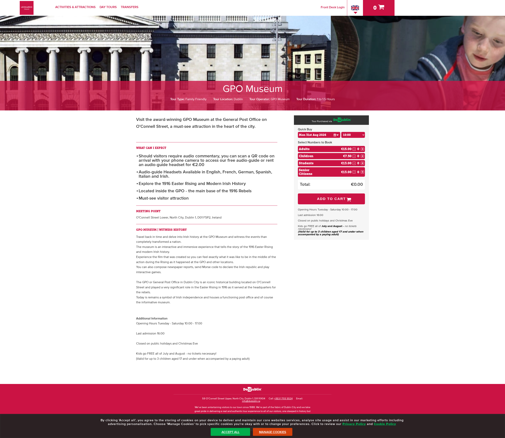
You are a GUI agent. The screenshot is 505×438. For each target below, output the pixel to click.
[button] (336, 134)
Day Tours (108, 7)
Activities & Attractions (75, 7)
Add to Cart (331, 199)
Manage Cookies (272, 432)
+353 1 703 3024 (283, 398)
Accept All (230, 432)
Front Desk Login (333, 7)
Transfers (129, 7)
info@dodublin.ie (251, 401)
